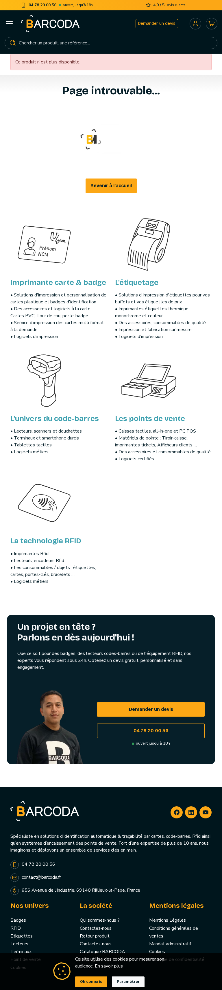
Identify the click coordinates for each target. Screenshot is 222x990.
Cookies (157, 951)
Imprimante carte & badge (58, 282)
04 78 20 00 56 (151, 730)
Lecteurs (19, 944)
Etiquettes (21, 936)
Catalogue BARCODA (102, 951)
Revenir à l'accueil (111, 185)
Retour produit (95, 936)
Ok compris (91, 981)
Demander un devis (156, 23)
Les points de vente (150, 418)
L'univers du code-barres (54, 418)
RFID (15, 928)
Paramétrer (128, 981)
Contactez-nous (96, 928)
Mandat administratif (170, 944)
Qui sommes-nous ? (100, 920)
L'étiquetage (136, 282)
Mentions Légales (167, 920)
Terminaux (21, 951)
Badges (18, 920)
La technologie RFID (45, 540)
